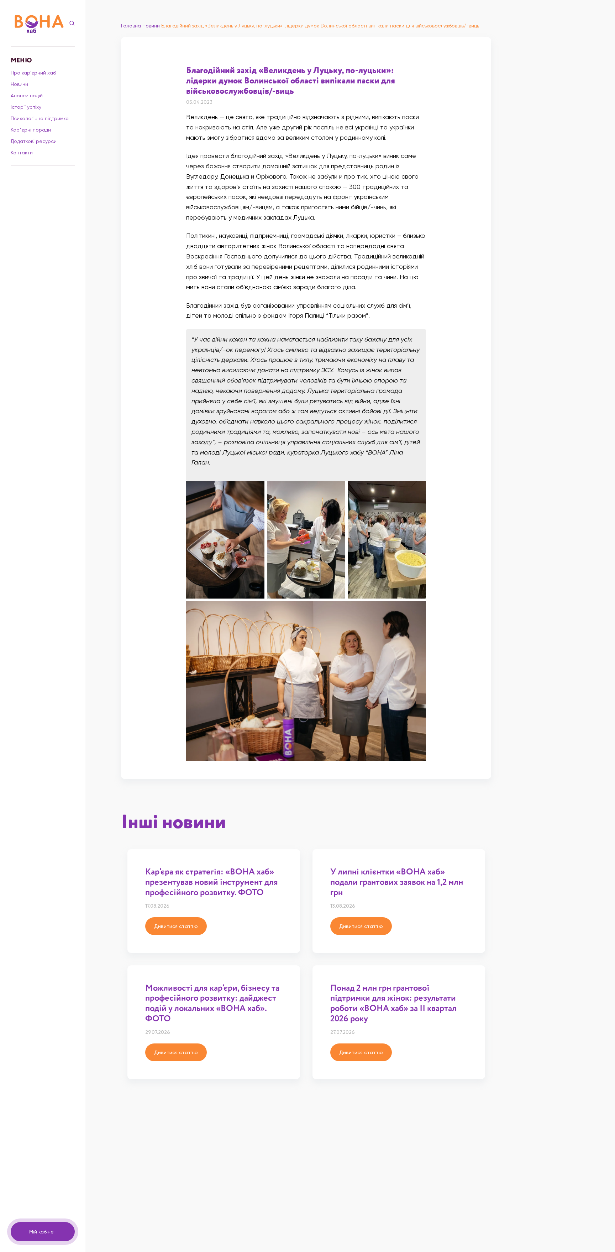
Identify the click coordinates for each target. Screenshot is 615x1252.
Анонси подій (27, 95)
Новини (19, 84)
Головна (131, 26)
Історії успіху (26, 107)
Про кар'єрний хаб (33, 73)
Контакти (22, 152)
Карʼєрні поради (31, 130)
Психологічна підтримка (40, 118)
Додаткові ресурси (34, 141)
